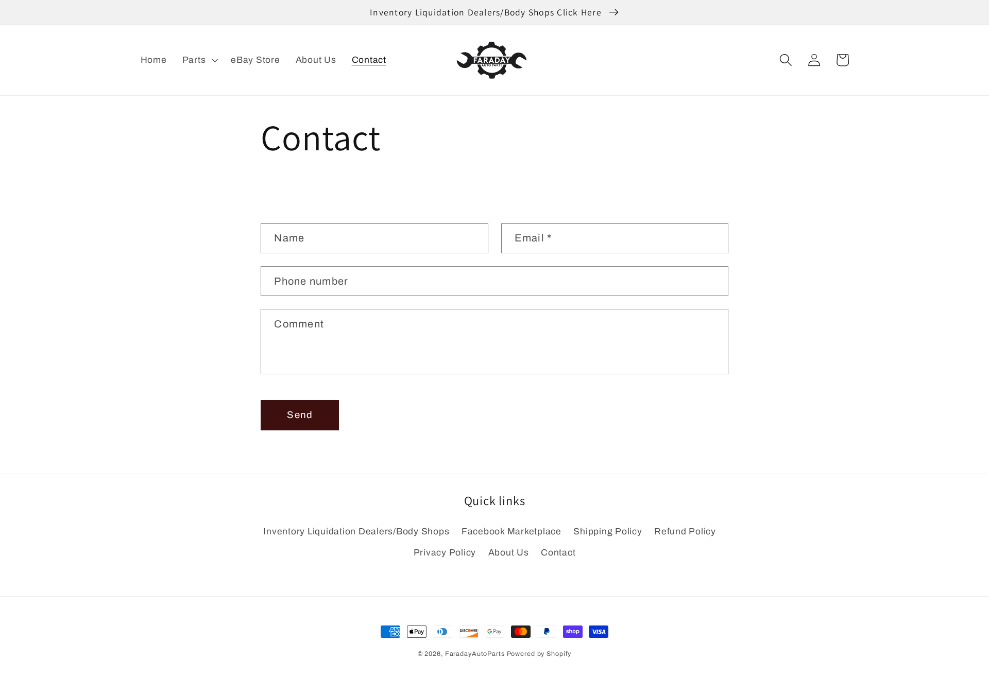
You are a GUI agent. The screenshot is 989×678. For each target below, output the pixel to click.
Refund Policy (685, 531)
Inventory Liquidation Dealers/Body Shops (356, 531)
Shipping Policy (607, 531)
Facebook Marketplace (511, 531)
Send (300, 415)
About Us (508, 553)
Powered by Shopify (539, 653)
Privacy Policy (445, 553)
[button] (199, 60)
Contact (558, 553)
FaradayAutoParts (475, 653)
